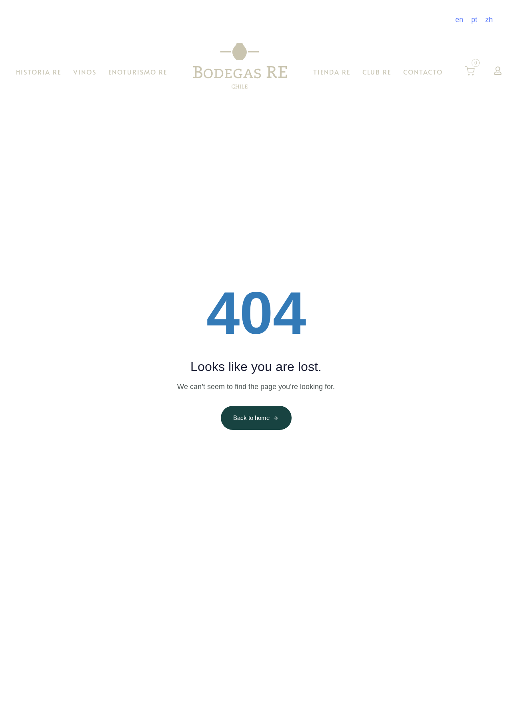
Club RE (376, 71)
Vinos (84, 71)
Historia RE (38, 71)
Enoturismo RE (137, 71)
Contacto (423, 71)
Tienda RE (331, 71)
